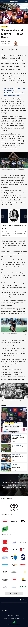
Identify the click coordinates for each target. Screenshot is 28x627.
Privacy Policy (17, 615)
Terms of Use (10, 615)
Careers (5, 618)
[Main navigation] (2, 1)
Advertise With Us (20, 618)
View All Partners (14, 593)
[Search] (26, 1)
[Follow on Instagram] (25, 600)
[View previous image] (2, 216)
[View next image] (25, 216)
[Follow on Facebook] (20, 600)
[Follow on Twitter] (23, 600)
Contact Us (13, 618)
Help (9, 618)
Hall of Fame (5, 26)
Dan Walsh (5, 41)
